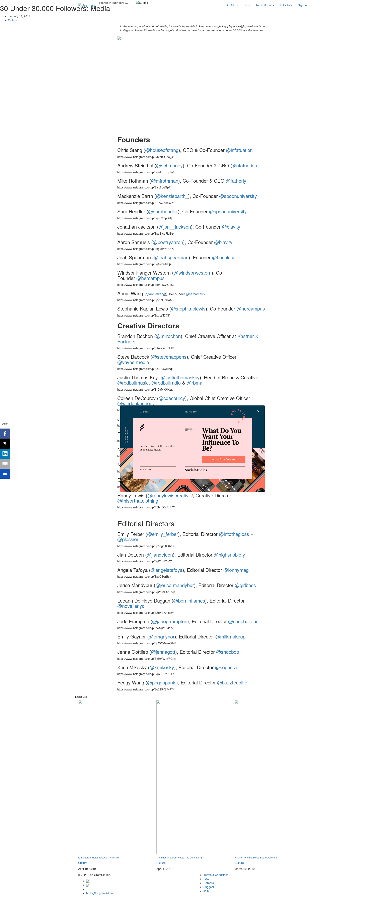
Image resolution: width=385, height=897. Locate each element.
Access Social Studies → (223, 459)
